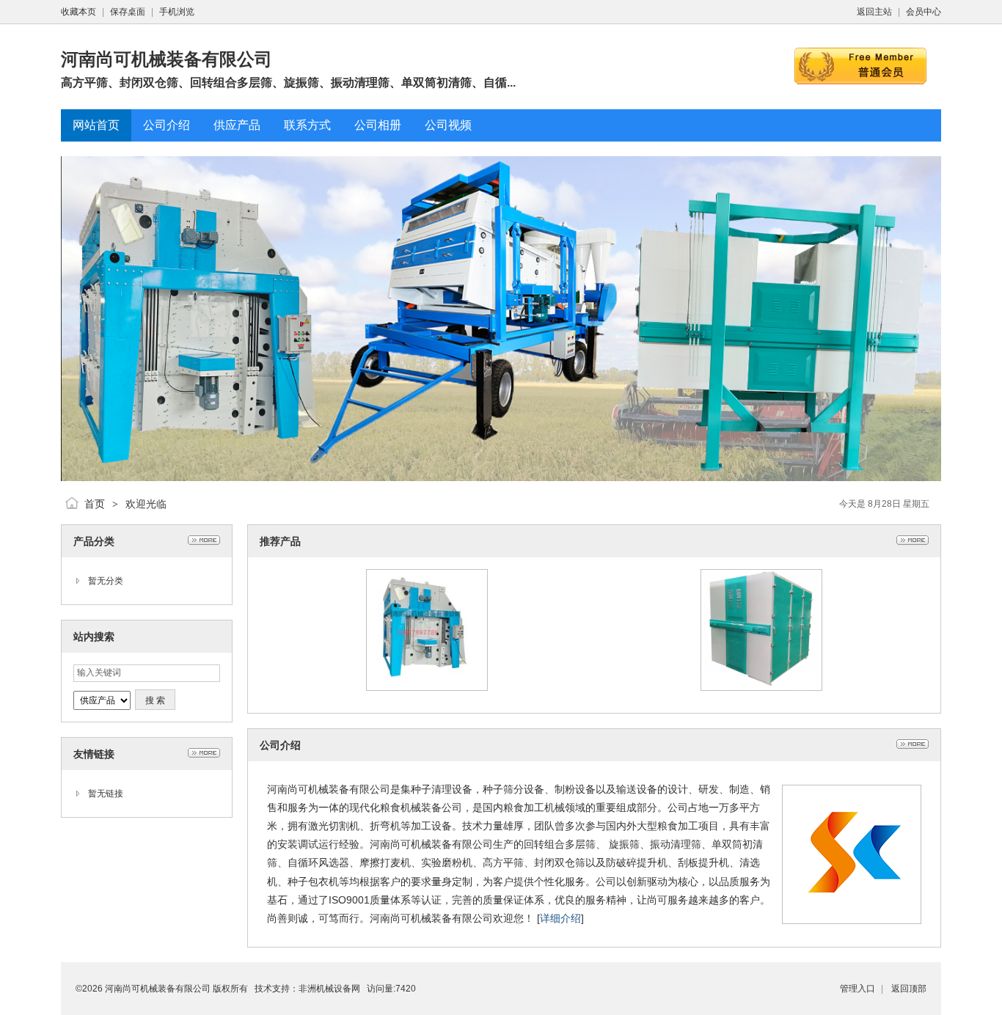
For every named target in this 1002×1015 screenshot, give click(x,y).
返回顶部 (908, 988)
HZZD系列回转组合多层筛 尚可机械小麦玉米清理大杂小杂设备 (427, 660)
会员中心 (923, 12)
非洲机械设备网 (329, 988)
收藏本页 (78, 12)
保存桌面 (127, 12)
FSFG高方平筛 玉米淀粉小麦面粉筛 (761, 660)
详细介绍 (560, 918)
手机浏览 (176, 12)
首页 (94, 504)
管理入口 (857, 988)
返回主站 (874, 12)
